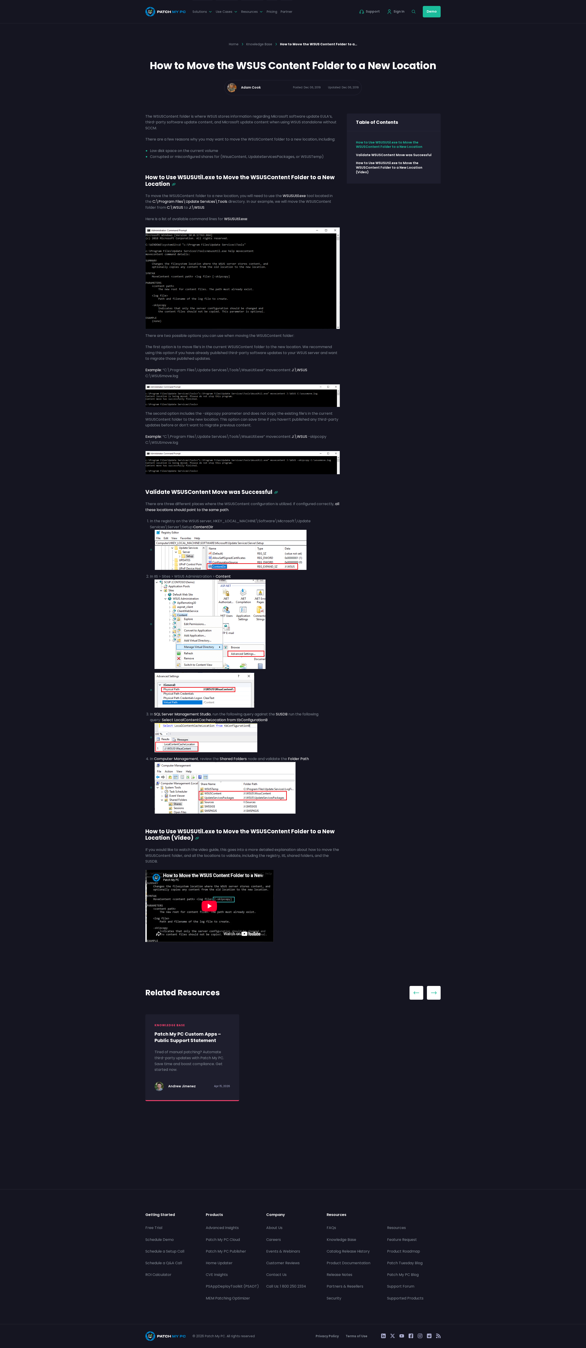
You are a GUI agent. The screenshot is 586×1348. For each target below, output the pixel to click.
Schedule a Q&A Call (163, 1263)
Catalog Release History (348, 1251)
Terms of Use (356, 1336)
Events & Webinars (283, 1251)
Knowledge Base (259, 44)
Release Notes (339, 1274)
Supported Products (405, 1298)
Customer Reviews (283, 1263)
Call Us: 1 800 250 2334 (286, 1286)
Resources (396, 1227)
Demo (432, 11)
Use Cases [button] (224, 11)
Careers (273, 1239)
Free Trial (153, 1227)
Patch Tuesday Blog (405, 1263)
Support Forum (400, 1286)
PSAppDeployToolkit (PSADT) (232, 1286)
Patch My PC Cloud (223, 1239)
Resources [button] (249, 11)
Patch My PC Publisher (226, 1251)
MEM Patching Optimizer (228, 1298)
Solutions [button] (200, 11)
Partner (286, 11)
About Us (274, 1227)
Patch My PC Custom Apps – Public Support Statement (188, 1037)
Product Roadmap (403, 1251)
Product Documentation (348, 1263)
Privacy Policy (327, 1336)
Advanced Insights (222, 1227)
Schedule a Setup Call (164, 1251)
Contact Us (276, 1274)
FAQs (331, 1227)
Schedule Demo (159, 1239)
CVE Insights (217, 1274)
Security (334, 1298)
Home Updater (219, 1263)
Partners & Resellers (345, 1286)
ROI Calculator (158, 1274)
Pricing (272, 11)
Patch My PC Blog (403, 1274)
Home (234, 44)
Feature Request (402, 1239)
